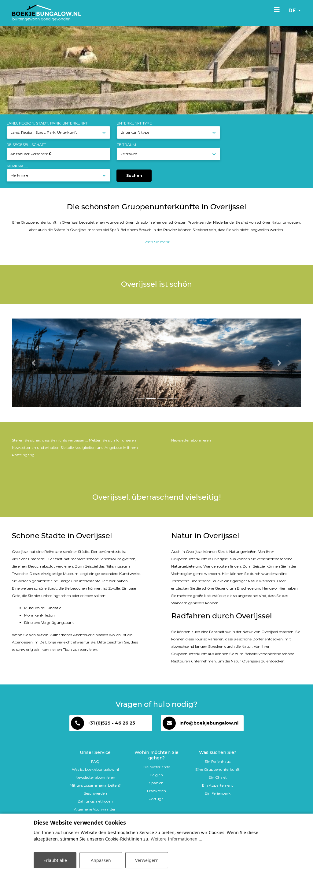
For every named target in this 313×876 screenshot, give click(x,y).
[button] (33, 363)
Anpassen (101, 860)
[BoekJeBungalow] (46, 13)
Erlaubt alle (55, 860)
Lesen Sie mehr (156, 242)
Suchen (134, 175)
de (293, 10)
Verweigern (147, 860)
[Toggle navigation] (277, 9)
